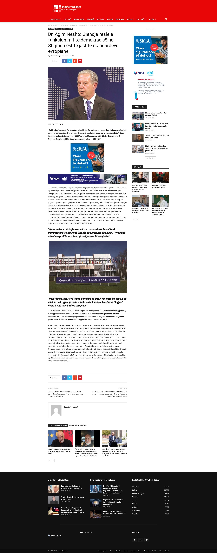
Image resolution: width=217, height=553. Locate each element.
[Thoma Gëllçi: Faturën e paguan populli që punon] (138, 138)
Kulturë (140, 19)
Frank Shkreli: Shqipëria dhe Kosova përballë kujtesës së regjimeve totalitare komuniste (72, 510)
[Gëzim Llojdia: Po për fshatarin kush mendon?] (53, 500)
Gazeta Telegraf (56, 56)
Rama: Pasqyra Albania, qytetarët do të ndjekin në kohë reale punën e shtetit (60, 451)
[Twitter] (146, 540)
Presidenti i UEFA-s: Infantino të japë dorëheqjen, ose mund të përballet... (157, 126)
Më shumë (149, 158)
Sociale (130, 19)
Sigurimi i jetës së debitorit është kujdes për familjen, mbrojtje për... (113, 502)
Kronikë (90, 19)
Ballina (50, 25)
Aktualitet (79, 19)
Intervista (57, 25)
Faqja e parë (55, 19)
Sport (151, 19)
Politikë (67, 19)
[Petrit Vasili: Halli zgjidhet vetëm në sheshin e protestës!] (95, 514)
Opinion (100, 19)
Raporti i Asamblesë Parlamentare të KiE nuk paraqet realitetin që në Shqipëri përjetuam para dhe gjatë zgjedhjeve (65, 394)
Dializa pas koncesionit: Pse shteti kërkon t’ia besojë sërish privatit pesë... (156, 148)
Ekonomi (120, 19)
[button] (166, 19)
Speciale (70, 28)
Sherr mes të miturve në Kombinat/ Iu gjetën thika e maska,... (140, 210)
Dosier (110, 19)
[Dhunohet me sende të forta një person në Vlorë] (138, 116)
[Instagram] (140, 540)
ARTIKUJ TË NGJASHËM (58, 425)
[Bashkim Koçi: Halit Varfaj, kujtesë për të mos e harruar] (53, 489)
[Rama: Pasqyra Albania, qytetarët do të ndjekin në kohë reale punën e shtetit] (60, 438)
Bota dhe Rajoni (157, 182)
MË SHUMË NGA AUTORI (78, 425)
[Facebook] (134, 540)
